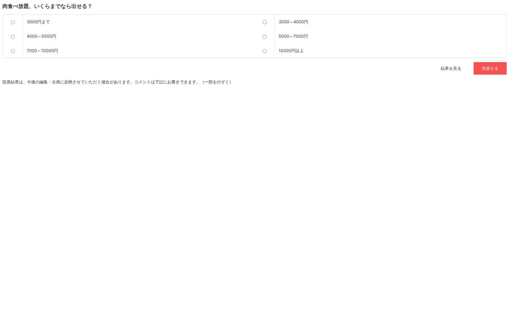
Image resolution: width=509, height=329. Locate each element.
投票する (490, 68)
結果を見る (451, 68)
